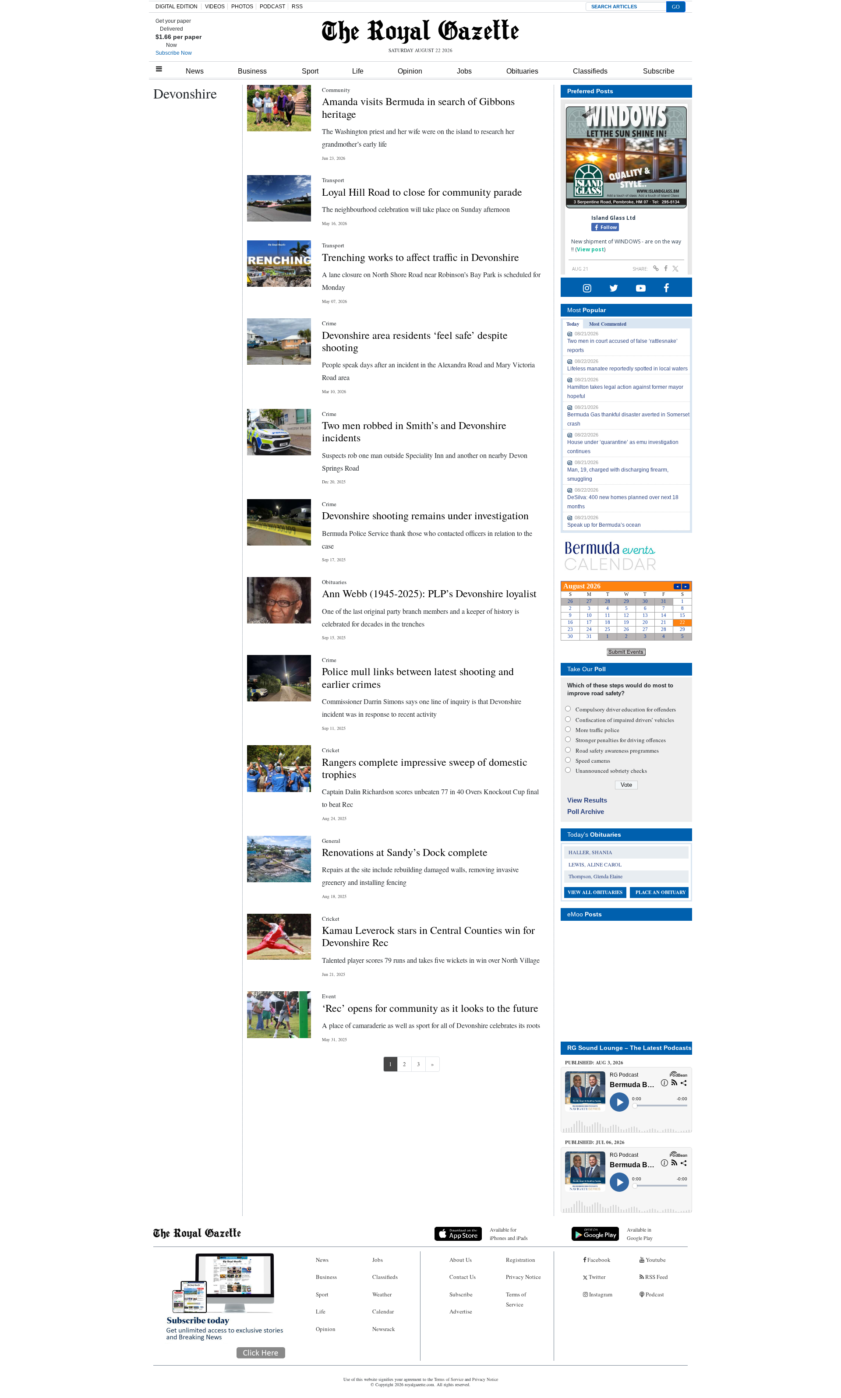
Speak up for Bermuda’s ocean (604, 525)
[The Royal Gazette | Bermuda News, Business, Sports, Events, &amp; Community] (420, 31)
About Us (460, 1260)
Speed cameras (593, 760)
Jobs (464, 71)
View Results (587, 800)
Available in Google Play (640, 1233)
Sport (310, 71)
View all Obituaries (595, 892)
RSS (297, 7)
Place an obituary (661, 892)
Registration (520, 1260)
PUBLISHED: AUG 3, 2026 (594, 1062)
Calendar (383, 1311)
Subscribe (659, 71)
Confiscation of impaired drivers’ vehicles (625, 720)
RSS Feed (656, 1277)
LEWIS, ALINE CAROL (595, 864)
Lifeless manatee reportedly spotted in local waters (627, 369)
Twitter (596, 1277)
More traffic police (597, 730)
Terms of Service (516, 1299)
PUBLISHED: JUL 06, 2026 (595, 1142)
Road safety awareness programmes (617, 750)
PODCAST (272, 7)
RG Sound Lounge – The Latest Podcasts (629, 1047)
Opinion (410, 71)
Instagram (600, 1294)
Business (252, 71)
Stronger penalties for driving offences (621, 740)
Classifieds (590, 71)
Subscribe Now (173, 53)
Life (358, 71)
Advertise (460, 1311)
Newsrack (383, 1329)
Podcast (654, 1294)
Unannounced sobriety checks (611, 771)
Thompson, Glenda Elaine (595, 876)
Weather (382, 1294)
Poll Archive (585, 811)
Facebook (598, 1260)
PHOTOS (242, 7)
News (195, 71)
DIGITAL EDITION (176, 7)
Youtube (655, 1260)
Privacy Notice (523, 1277)
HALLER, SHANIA (590, 852)
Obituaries (522, 71)
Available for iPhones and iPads (509, 1233)
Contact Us (462, 1277)
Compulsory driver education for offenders (626, 709)
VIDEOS (215, 7)
